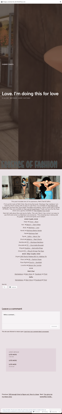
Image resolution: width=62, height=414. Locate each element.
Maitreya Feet (33, 233)
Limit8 (21, 216)
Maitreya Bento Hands (34, 230)
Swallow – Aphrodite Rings (34, 248)
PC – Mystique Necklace (35, 242)
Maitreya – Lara (33, 228)
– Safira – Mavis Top (33, 236)
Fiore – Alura (33, 222)
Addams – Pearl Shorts (34, 239)
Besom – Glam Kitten (33, 225)
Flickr (45, 274)
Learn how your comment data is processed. (36, 331)
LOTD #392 (13, 360)
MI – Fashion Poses (34, 259)
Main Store (28, 274)
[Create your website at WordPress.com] (31, 2)
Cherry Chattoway (24, 98)
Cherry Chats (7, 64)
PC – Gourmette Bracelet (35, 245)
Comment (54, 326)
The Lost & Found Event (32, 209)
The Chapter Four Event (42, 211)
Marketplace (19, 274)
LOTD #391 (12, 364)
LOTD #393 (13, 354)
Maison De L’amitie (34, 265)
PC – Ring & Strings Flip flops (34, 251)
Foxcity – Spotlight (35, 262)
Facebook (38, 274)
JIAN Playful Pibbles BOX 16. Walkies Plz (33, 256)
